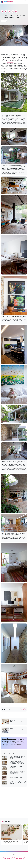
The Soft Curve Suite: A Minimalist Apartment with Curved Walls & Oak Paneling (17, 762)
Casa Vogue (10, 62)
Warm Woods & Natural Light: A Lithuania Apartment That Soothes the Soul (17, 772)
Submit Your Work (19, 858)
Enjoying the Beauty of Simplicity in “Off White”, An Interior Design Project (18, 782)
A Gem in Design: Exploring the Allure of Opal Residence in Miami (17, 757)
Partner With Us (8, 858)
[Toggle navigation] (25, 2)
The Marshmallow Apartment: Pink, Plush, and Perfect (17, 777)
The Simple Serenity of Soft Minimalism (16, 767)
